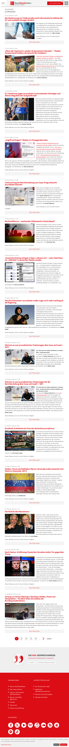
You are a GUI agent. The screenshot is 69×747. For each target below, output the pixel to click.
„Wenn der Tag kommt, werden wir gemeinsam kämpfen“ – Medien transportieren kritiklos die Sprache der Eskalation (33, 52)
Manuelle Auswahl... (6, 744)
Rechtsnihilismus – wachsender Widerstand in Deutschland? (30, 221)
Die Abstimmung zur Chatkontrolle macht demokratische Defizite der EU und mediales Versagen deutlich (34, 19)
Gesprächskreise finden (46, 663)
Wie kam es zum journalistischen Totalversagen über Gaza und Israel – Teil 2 (34, 346)
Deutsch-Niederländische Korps (45, 66)
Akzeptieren (63, 744)
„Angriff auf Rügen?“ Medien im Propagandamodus (26, 140)
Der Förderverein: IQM (42, 686)
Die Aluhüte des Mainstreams (17, 511)
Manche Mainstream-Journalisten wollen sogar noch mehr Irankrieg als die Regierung (34, 301)
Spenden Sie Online (41, 697)
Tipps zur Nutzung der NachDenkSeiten (17, 693)
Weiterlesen (34, 42)
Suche (66, 3)
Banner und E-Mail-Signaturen (16, 698)
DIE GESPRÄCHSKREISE (41, 655)
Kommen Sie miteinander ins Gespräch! (41, 658)
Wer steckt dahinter (16, 689)
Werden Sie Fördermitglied (43, 694)
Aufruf (31, 663)
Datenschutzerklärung (17, 708)
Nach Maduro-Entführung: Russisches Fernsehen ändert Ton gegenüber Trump (34, 553)
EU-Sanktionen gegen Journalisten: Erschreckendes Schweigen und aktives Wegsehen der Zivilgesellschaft (32, 94)
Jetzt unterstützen (56, 3)
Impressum (13, 705)
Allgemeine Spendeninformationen (42, 690)
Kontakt (12, 702)
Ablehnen (56, 744)
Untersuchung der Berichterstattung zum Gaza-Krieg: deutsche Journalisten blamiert (31, 183)
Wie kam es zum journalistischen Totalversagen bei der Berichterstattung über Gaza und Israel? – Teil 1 (27, 383)
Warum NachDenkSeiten (17, 686)
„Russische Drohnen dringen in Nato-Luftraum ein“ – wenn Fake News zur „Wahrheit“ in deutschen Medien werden (34, 259)
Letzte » (49, 639)
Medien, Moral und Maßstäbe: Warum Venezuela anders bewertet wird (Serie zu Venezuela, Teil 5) (34, 470)
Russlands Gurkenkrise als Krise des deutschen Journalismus (29, 428)
